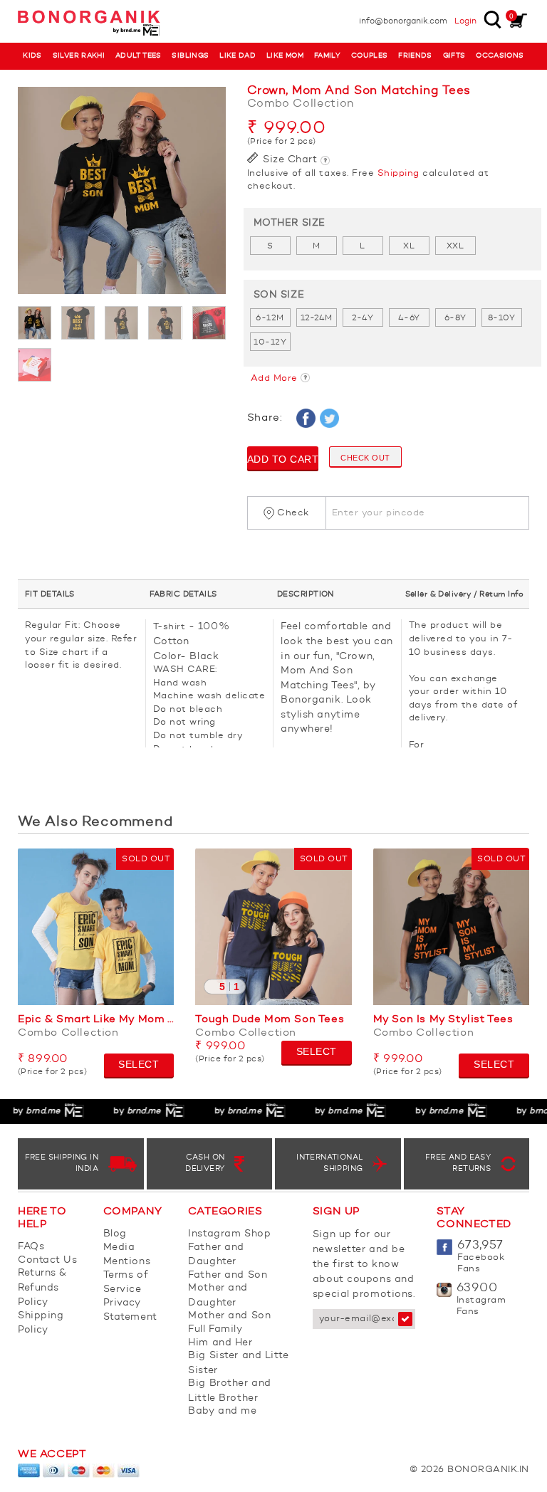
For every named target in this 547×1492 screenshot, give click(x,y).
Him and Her (220, 1342)
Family (327, 56)
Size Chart (289, 159)
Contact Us (48, 1260)
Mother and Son (229, 1315)
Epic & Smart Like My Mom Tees (96, 1019)
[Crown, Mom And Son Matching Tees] (122, 191)
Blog (115, 1234)
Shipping (398, 173)
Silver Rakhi (79, 56)
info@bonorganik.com (403, 21)
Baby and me (222, 1411)
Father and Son (227, 1275)
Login (465, 21)
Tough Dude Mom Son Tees (269, 1019)
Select (138, 1064)
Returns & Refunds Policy (42, 1287)
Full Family (215, 1329)
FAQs (31, 1246)
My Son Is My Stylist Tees (443, 1019)
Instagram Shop (229, 1234)
